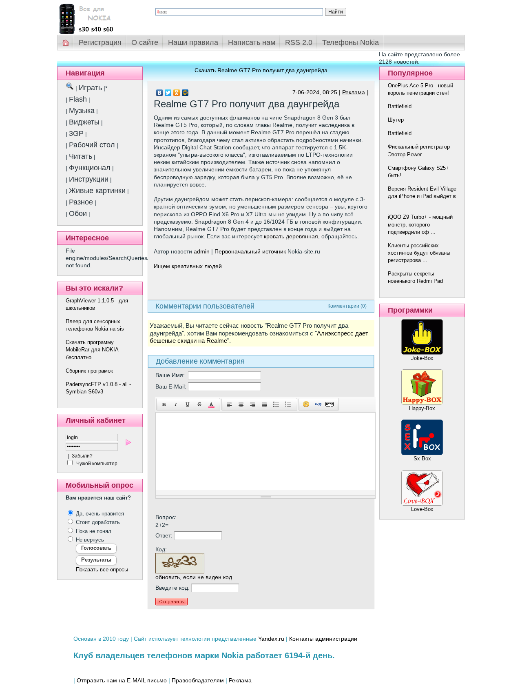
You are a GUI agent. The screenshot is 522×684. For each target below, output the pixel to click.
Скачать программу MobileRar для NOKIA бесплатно (92, 349)
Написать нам (251, 42)
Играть (90, 88)
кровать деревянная (291, 236)
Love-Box (422, 509)
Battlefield (399, 106)
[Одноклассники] (177, 92)
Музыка (82, 111)
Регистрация (100, 42)
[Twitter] (168, 92)
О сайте (144, 42)
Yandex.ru (271, 638)
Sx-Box (422, 458)
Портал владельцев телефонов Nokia (100, 17)
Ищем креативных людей (188, 266)
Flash (78, 99)
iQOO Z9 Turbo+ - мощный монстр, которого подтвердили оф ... (420, 224)
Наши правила (193, 42)
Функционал (90, 168)
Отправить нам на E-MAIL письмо (122, 680)
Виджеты (84, 122)
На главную (66, 43)
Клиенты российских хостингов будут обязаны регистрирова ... (419, 252)
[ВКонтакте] (159, 92)
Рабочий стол (92, 145)
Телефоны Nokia (350, 42)
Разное (81, 202)
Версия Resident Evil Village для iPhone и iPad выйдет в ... (422, 196)
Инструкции (88, 179)
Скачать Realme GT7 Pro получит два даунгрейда (261, 70)
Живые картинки (97, 191)
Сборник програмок (89, 371)
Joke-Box (422, 358)
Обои (78, 213)
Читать (80, 156)
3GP (76, 133)
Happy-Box (422, 408)
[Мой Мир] (185, 92)
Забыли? (82, 456)
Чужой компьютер (96, 463)
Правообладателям (198, 680)
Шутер (396, 120)
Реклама (353, 92)
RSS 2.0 (298, 42)
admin (202, 251)
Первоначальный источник (250, 251)
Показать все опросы (102, 569)
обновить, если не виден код (193, 577)
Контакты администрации (323, 638)
